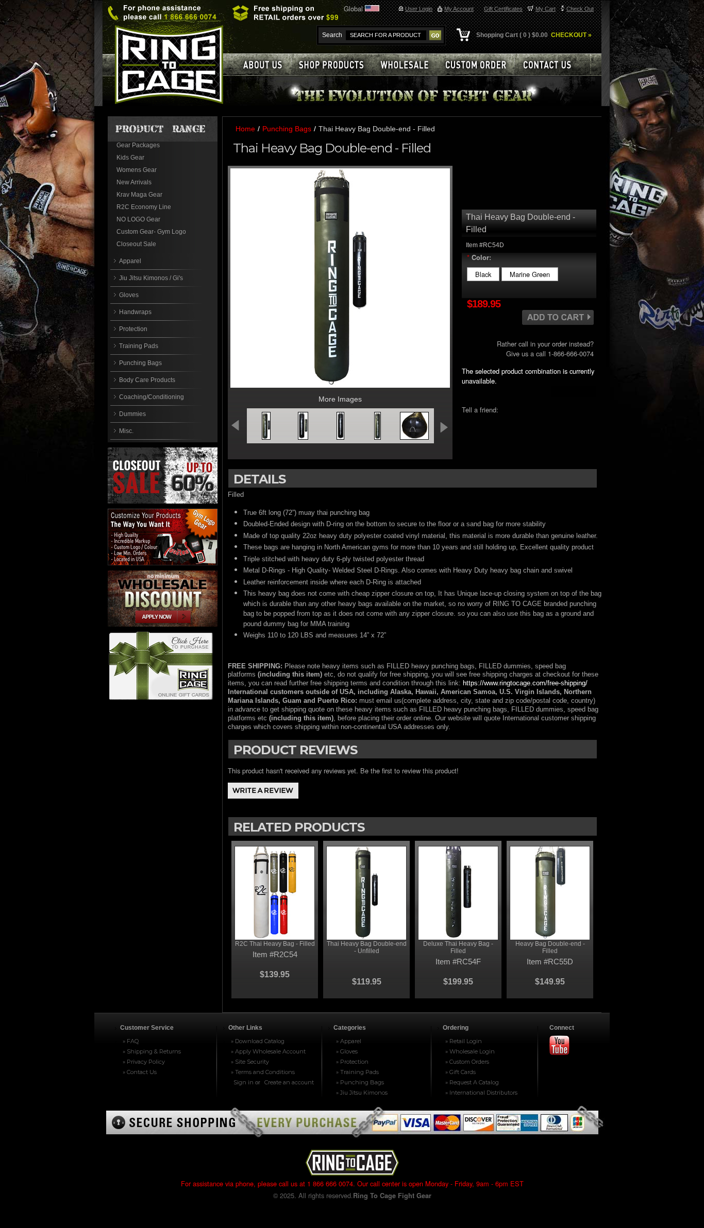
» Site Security (250, 1061)
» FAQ (131, 1041)
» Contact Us (140, 1072)
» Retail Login (463, 1041)
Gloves (129, 295)
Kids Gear (130, 157)
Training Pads (138, 346)
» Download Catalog (257, 1041)
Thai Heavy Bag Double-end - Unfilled (367, 947)
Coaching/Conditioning (151, 397)
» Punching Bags (360, 1082)
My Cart (545, 9)
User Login (418, 9)
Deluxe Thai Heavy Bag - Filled (458, 947)
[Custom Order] (480, 65)
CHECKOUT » (570, 35)
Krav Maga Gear (139, 194)
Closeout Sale (136, 244)
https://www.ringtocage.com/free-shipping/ (525, 683)
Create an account (289, 1082)
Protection (133, 329)
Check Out (580, 9)
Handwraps (135, 312)
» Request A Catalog (472, 1082)
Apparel (130, 261)
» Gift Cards (460, 1072)
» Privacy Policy (144, 1061)
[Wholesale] (409, 65)
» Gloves (347, 1051)
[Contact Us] (553, 65)
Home (245, 129)
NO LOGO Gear (138, 219)
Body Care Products (147, 380)
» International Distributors (481, 1092)
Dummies (132, 414)
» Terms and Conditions (263, 1072)
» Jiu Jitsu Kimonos (362, 1092)
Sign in (243, 1082)
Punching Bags (140, 363)
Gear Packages (138, 145)
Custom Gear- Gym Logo (151, 231)
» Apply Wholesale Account (268, 1051)
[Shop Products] (336, 65)
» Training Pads (357, 1072)
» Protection (352, 1061)
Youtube (564, 1046)
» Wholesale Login (470, 1051)
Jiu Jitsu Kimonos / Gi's (151, 278)
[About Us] (262, 65)
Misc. (126, 431)
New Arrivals (134, 182)
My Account (459, 9)
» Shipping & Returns (152, 1051)
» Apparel (348, 1041)
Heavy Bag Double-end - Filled (550, 947)
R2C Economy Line (143, 207)
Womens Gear (136, 170)
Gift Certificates (503, 9)
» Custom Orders (467, 1061)
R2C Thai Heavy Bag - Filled (275, 943)
